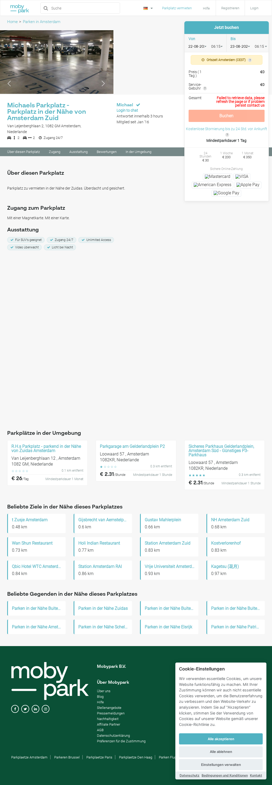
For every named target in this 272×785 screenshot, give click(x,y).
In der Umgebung (138, 152)
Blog (100, 697)
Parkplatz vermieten (177, 8)
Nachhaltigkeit (107, 719)
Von (192, 39)
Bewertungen (107, 152)
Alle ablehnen (221, 751)
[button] (8, 62)
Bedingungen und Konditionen (225, 775)
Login (254, 8)
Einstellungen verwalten (221, 764)
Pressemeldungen (111, 713)
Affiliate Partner (108, 724)
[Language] (148, 7)
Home (12, 21)
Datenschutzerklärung (113, 736)
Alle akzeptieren (221, 739)
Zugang (54, 152)
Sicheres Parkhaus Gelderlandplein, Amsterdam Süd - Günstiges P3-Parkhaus (221, 450)
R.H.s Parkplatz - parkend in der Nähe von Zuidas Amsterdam (46, 448)
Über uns (103, 691)
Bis (233, 39)
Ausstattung (78, 152)
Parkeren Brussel (67, 757)
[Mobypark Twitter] (25, 709)
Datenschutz (189, 775)
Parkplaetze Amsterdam (29, 757)
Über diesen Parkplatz (23, 152)
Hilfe (100, 702)
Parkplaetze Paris (99, 757)
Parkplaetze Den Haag (135, 757)
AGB (100, 730)
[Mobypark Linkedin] (35, 709)
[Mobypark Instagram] (46, 709)
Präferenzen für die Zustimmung (121, 741)
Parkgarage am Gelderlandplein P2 (132, 446)
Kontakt (256, 775)
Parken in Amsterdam (41, 21)
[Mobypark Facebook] (15, 709)
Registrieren (230, 8)
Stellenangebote (109, 708)
